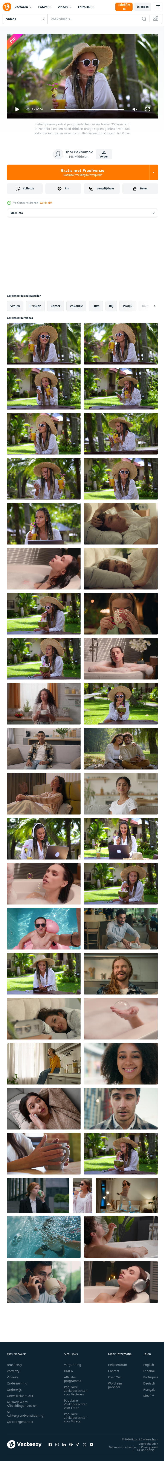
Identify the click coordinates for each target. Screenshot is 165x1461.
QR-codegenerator (20, 1420)
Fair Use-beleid (141, 1448)
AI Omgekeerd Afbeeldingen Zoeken (22, 1402)
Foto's (42, 7)
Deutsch (146, 1381)
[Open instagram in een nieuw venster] (57, 1442)
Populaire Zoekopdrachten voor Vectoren (75, 1388)
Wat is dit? (46, 203)
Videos (63, 7)
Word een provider (115, 1383)
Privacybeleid (146, 1445)
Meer (144, 1393)
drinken (35, 304)
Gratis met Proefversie (82, 172)
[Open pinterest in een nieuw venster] (71, 1442)
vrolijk (128, 304)
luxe (95, 304)
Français (146, 1388)
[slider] (87, 109)
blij (111, 304)
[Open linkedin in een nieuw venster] (64, 1442)
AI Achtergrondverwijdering (25, 1412)
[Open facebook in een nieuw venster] (50, 1442)
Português (147, 1375)
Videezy (12, 1375)
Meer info (17, 211)
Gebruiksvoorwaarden (120, 1445)
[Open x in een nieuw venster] (84, 1442)
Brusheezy (14, 1363)
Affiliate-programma (72, 1377)
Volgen (103, 156)
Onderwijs (14, 1388)
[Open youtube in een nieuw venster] (91, 1442)
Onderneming (17, 1381)
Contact (113, 1369)
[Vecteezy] (7, 7)
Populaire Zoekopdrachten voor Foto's (75, 1402)
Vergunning (72, 1363)
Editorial (84, 7)
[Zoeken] (144, 18)
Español (145, 1369)
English (145, 1363)
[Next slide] (148, 304)
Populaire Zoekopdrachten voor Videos (75, 1415)
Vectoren (21, 7)
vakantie (76, 304)
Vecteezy (13, 1369)
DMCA (68, 1369)
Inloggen (143, 7)
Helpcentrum (117, 1363)
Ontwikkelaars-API (20, 1394)
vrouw (15, 304)
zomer (55, 304)
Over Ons (115, 1375)
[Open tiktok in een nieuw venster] (77, 1442)
